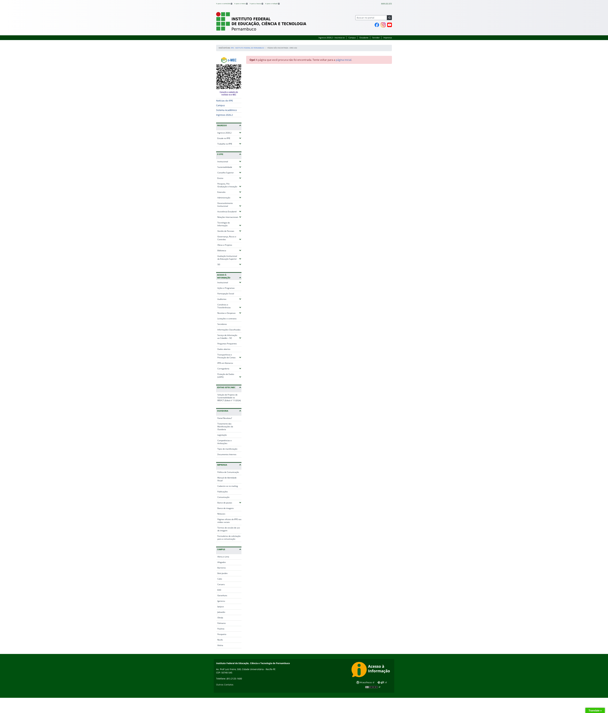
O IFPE (220, 154)
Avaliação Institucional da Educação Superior (229, 257)
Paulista (220, 628)
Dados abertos (223, 349)
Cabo (219, 578)
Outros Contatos (224, 684)
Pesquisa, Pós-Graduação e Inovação (229, 185)
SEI (228, 264)
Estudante (364, 37)
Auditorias (229, 299)
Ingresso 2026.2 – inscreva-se (332, 37)
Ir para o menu (240, 3)
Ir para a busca (256, 3)
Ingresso (222, 125)
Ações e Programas (226, 288)
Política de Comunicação (228, 472)
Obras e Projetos (224, 245)
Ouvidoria (222, 411)
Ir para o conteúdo (224, 3)
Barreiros (221, 567)
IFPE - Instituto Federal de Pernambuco (247, 48)
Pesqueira (221, 634)
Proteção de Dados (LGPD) (229, 375)
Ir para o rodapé (272, 3)
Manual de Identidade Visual (227, 479)
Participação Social (225, 293)
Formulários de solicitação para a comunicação (229, 537)
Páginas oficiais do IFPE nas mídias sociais (229, 521)
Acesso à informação (223, 276)
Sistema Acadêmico (226, 110)
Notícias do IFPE (224, 100)
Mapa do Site (386, 3)
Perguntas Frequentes (227, 343)
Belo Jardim (222, 573)
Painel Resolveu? (224, 418)
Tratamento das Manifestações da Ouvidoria (225, 426)
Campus (352, 37)
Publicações (222, 491)
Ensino (229, 178)
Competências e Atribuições (224, 442)
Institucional (229, 161)
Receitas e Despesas (229, 313)
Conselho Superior (229, 172)
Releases (221, 513)
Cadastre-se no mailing (227, 486)
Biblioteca (229, 250)
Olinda (220, 617)
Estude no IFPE (229, 138)
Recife (220, 639)
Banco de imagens (225, 508)
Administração (229, 197)
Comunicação (223, 497)
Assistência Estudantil (229, 211)
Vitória (220, 645)
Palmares (221, 623)
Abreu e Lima (223, 556)
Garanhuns (222, 595)
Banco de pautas (229, 502)
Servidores (222, 324)
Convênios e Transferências (229, 306)
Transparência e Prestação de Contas (229, 356)
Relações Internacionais (229, 217)
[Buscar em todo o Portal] (389, 17)
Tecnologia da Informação (229, 224)
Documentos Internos (226, 454)
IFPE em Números (225, 363)
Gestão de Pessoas (229, 231)
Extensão (229, 192)
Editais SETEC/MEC (226, 387)
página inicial (343, 60)
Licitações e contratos (227, 318)
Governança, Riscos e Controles (229, 238)
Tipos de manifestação (227, 449)
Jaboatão (221, 612)
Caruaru (221, 584)
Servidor (376, 37)
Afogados (221, 562)
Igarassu (221, 601)
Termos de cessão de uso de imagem (228, 529)
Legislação (222, 435)
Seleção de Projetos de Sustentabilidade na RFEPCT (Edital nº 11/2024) (229, 397)
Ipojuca (220, 606)
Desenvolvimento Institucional (229, 204)
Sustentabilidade (229, 167)
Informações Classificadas (229, 329)
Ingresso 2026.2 (224, 114)
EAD (219, 590)
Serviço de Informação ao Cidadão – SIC (229, 336)
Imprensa (387, 37)
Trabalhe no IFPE (229, 143)
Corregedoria (229, 368)
